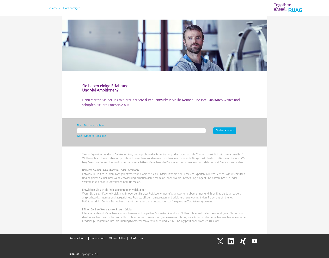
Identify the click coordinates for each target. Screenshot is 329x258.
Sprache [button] (53, 8)
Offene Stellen (117, 238)
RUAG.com (136, 238)
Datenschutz (97, 238)
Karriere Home (78, 238)
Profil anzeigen (71, 8)
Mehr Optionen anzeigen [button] (92, 135)
